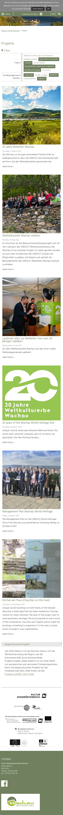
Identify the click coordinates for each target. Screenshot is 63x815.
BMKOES (54, 75)
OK (48, 9)
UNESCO (41, 78)
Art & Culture (39, 63)
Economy (46, 70)
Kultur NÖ (29, 75)
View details (38, 9)
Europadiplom (30, 78)
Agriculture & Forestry (48, 59)
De (53, 14)
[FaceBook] (4, 784)
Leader (44, 75)
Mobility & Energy (32, 70)
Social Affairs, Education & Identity (39, 66)
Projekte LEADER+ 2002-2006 (19, 674)
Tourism (28, 63)
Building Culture (30, 59)
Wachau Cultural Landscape (10, 30)
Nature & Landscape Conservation (38, 55)
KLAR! (37, 75)
